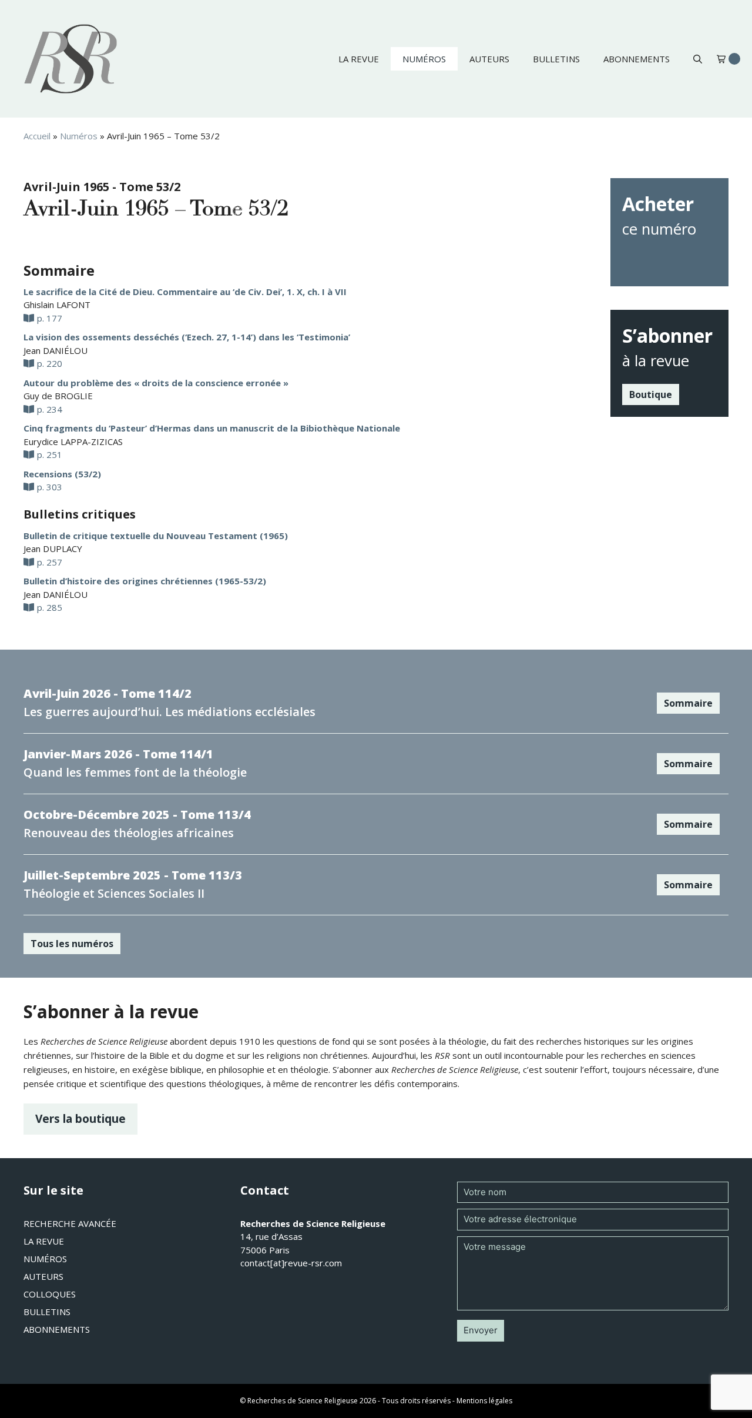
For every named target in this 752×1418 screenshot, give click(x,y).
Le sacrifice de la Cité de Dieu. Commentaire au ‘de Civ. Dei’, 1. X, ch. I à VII (185, 291)
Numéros (424, 59)
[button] (698, 59)
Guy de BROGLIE (58, 396)
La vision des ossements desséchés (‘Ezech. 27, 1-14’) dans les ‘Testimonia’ (187, 337)
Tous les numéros (72, 943)
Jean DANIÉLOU (56, 350)
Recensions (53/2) (62, 474)
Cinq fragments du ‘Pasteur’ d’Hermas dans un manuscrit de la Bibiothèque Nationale (212, 428)
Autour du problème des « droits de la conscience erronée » (156, 383)
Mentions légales (484, 1401)
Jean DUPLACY (53, 548)
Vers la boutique (80, 1118)
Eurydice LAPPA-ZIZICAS (73, 441)
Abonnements (636, 59)
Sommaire (688, 703)
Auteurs (489, 59)
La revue (358, 59)
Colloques (50, 1294)
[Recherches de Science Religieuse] (71, 59)
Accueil (37, 136)
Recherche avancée (70, 1223)
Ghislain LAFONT (57, 304)
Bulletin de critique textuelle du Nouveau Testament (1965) (156, 535)
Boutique (650, 394)
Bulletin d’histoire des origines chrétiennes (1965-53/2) (145, 581)
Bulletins (556, 59)
